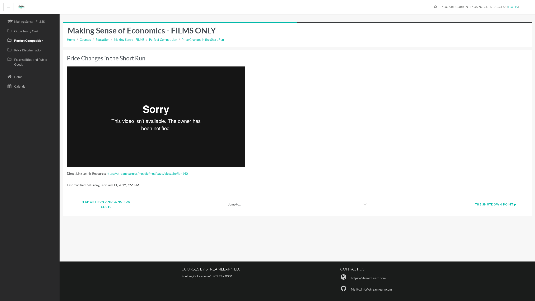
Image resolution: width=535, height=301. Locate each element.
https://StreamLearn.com (368, 278)
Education (102, 39)
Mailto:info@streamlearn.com (371, 289)
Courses (85, 39)
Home (71, 39)
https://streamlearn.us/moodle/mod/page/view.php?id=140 (147, 173)
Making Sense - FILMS (129, 39)
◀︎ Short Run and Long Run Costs (106, 204)
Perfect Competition (163, 39)
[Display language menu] (435, 7)
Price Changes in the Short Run (203, 39)
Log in (513, 7)
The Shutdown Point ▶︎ (496, 204)
